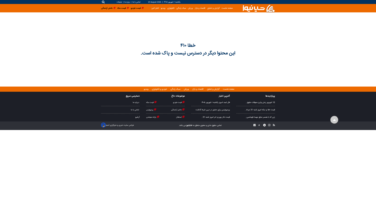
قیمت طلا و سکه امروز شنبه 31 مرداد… (260, 109)
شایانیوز (189, 125)
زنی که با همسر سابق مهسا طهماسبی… (260, 117)
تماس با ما (136, 2)
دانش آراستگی (176, 109)
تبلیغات (120, 2)
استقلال (179, 117)
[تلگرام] (263, 125)
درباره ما (127, 2)
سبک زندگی (181, 8)
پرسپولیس (150, 109)
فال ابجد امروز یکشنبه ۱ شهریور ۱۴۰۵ (216, 102)
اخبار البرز (155, 8)
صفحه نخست (227, 8)
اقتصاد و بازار (200, 8)
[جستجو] (103, 2)
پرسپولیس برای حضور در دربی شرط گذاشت (212, 109)
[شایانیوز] (258, 8)
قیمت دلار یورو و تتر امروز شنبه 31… (215, 117)
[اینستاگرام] (268, 125)
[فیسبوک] (255, 125)
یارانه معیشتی (151, 117)
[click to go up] (334, 120)
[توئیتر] (258, 125)
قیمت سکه (150, 102)
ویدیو (163, 8)
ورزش (190, 8)
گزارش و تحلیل (213, 8)
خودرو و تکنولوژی (160, 89)
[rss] (273, 125)
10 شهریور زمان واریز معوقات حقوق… (260, 102)
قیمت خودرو (177, 102)
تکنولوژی (170, 8)
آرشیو (137, 117)
